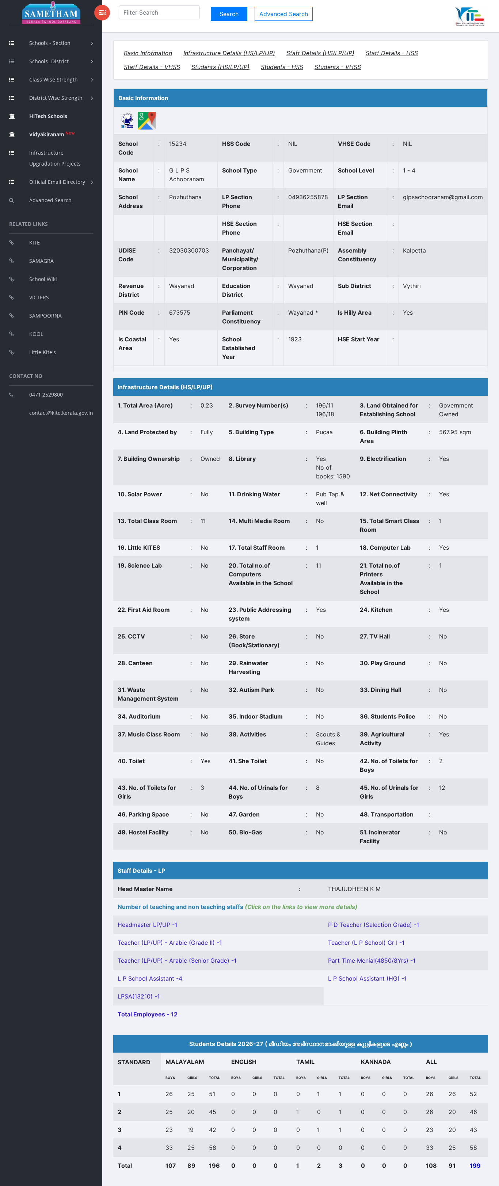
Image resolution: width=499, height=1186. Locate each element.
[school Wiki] (127, 120)
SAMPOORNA (45, 315)
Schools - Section (50, 42)
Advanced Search (50, 200)
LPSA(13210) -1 (139, 996)
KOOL (36, 333)
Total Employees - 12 (148, 1014)
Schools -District (49, 61)
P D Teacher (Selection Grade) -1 (373, 924)
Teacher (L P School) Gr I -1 (366, 942)
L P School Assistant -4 (150, 978)
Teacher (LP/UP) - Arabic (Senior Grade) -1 (177, 960)
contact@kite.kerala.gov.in (61, 412)
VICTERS (39, 297)
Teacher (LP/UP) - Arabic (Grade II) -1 (170, 942)
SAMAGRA (41, 260)
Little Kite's (42, 352)
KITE (34, 242)
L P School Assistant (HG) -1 (367, 978)
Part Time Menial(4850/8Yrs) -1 (371, 960)
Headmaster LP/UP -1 (147, 924)
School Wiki (43, 279)
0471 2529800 (46, 394)
